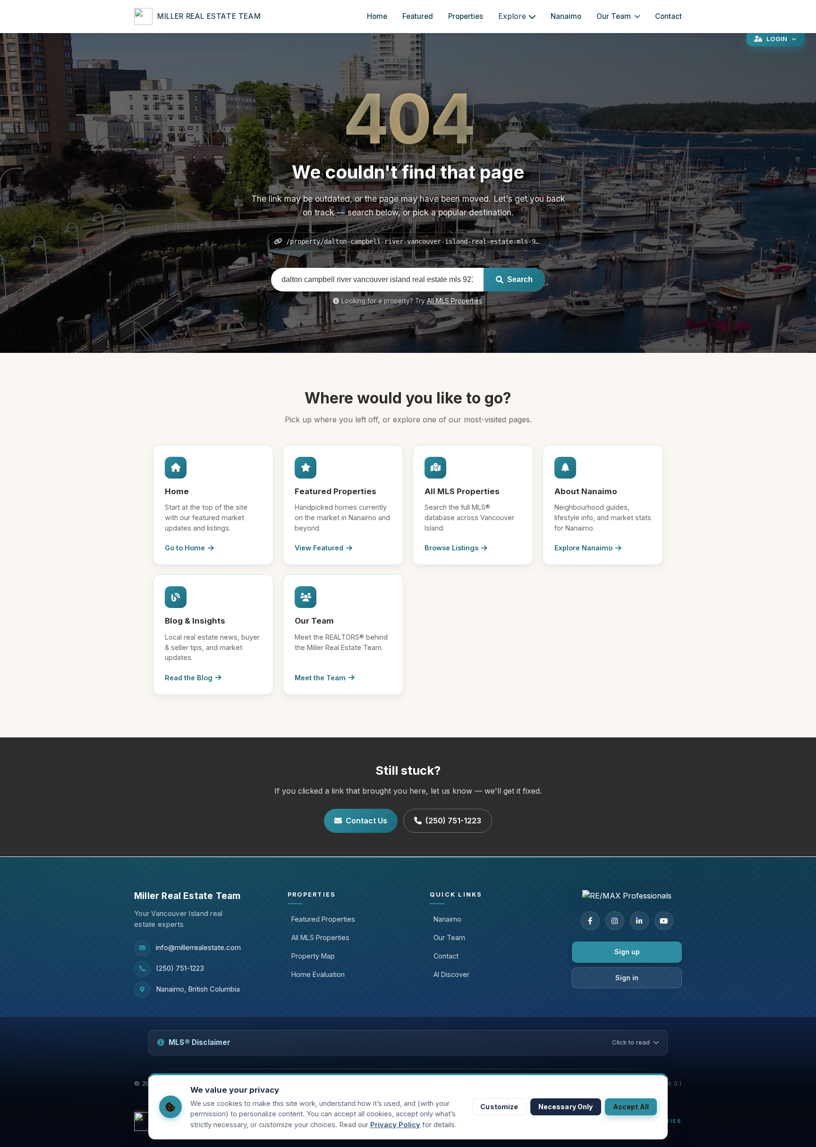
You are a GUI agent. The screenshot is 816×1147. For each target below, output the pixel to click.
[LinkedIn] (639, 920)
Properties (465, 16)
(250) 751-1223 (453, 820)
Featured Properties (323, 919)
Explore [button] (512, 16)
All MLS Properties (454, 301)
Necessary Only (565, 1107)
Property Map (313, 956)
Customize (499, 1107)
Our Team (613, 16)
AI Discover (451, 974)
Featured (417, 16)
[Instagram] (614, 920)
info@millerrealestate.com (198, 947)
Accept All (631, 1107)
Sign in (626, 978)
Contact (668, 16)
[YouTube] (663, 920)
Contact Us (366, 820)
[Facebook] (590, 920)
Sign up (627, 952)
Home (377, 16)
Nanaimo (566, 16)
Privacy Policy (395, 1125)
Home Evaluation (318, 974)
